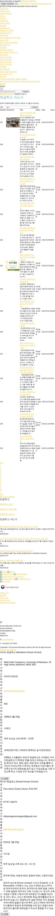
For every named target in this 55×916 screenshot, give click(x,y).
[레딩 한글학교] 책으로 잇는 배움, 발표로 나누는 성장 (19, 527)
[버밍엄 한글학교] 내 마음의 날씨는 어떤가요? (16, 551)
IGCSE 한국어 (5, 45)
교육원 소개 (4, 9)
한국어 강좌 (4, 40)
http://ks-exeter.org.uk (13, 829)
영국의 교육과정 (6, 60)
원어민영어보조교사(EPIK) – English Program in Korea (20, 81)
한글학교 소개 (5, 28)
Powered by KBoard (7, 497)
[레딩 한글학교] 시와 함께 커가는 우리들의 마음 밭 (27, 257)
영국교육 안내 (5, 600)
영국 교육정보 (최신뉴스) (9, 52)
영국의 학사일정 (6, 57)
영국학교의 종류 (6, 62)
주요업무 (3, 18)
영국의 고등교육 (6, 64)
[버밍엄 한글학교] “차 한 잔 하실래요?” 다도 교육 (27, 181)
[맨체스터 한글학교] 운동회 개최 (11, 560)
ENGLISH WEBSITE (28, 1)
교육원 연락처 (5, 23)
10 (1, 490)
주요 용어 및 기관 (6, 74)
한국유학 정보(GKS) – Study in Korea (13, 79)
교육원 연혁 (4, 21)
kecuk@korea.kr (8, 640)
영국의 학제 (4, 55)
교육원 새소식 (5, 11)
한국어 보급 (4, 598)
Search (35, 107)
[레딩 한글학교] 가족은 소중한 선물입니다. (27, 205)
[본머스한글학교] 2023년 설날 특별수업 (27, 438)
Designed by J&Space (8, 650)
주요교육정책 (5, 69)
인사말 (2, 16)
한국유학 (3, 77)
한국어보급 (4, 35)
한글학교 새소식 (6, 33)
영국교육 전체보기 (6, 50)
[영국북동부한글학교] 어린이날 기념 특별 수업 (27, 230)
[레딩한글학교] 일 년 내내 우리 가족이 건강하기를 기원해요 (27, 370)
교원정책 (3, 67)
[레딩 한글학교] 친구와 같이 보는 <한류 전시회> (27, 345)
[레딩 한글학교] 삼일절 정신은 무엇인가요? (27, 303)
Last (1, 494)
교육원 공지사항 (6, 14)
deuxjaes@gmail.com (14, 691)
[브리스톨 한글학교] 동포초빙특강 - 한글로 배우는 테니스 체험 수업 (24, 539)
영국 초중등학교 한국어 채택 (10, 38)
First (1, 463)
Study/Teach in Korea (7, 603)
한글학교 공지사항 (6, 30)
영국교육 (3, 47)
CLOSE (4, 779)
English (2, 84)
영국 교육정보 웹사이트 (8, 72)
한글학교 (3, 26)
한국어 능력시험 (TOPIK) (9, 43)
